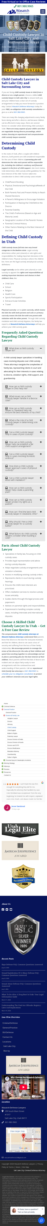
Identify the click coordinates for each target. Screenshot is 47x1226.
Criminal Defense (10, 1023)
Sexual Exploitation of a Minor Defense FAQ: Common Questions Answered (20, 974)
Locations (7, 1041)
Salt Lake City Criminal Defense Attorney (29, 1170)
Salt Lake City (10, 1046)
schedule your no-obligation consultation (17, 674)
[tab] (23, 349)
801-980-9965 (11, 1122)
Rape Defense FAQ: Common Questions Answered (22, 964)
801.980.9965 (25, 6)
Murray (7, 1051)
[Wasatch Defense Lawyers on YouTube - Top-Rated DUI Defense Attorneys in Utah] (11, 910)
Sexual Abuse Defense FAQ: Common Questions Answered (21, 984)
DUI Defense (8, 1032)
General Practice (10, 1027)
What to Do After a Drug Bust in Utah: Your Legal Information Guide (22, 995)
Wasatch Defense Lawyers (14, 1107)
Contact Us (7, 1037)
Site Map (25, 1167)
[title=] (23, 934)
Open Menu (42, 11)
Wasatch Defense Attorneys (23, 106)
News (18, 1167)
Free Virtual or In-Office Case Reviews (24, 1)
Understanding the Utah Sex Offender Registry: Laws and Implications (21, 1006)
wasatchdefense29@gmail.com (15, 1158)
